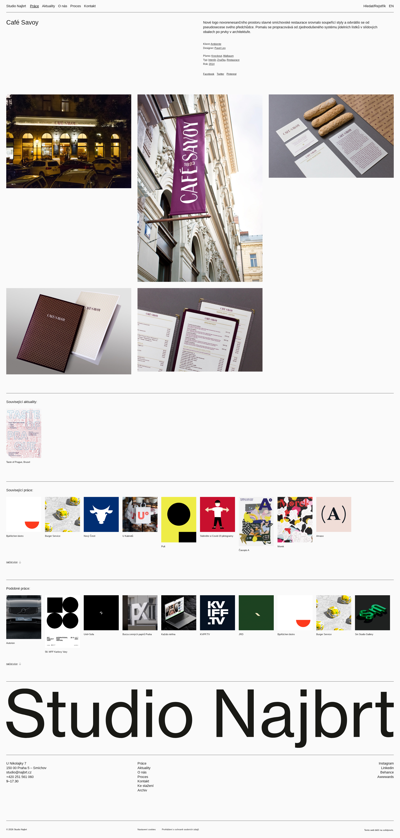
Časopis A (244, 550)
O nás (142, 772)
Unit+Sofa (89, 634)
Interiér (212, 60)
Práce (142, 763)
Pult (163, 546)
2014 (212, 64)
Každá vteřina (168, 634)
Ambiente (216, 44)
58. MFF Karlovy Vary (56, 651)
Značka (221, 60)
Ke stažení (146, 786)
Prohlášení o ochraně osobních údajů (180, 829)
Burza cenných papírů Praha (137, 634)
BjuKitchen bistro (14, 536)
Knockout (216, 56)
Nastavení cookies (147, 829)
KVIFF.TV (205, 634)
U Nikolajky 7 (16, 763)
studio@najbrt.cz (19, 772)
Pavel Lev (220, 48)
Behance (387, 772)
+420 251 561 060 (20, 777)
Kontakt (143, 781)
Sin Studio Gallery (364, 634)
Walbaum (228, 56)
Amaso (320, 536)
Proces (143, 777)
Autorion (10, 643)
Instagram (386, 763)
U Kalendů (127, 536)
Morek (281, 546)
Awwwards (385, 777)
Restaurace (233, 60)
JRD (241, 634)
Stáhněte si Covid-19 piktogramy (216, 536)
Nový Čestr (89, 536)
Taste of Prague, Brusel (18, 462)
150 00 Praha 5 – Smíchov (26, 768)
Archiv (142, 790)
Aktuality (144, 768)
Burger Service (52, 536)
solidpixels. (388, 830)
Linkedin (387, 768)
